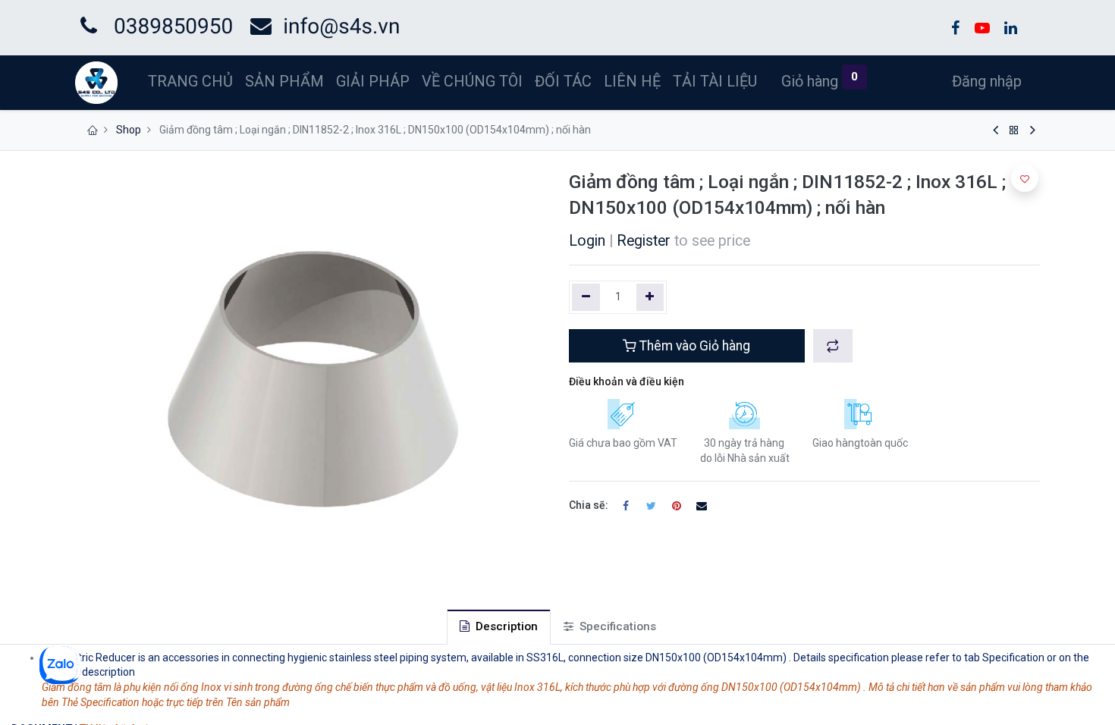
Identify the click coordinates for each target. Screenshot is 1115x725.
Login (587, 241)
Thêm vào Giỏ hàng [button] (693, 345)
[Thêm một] (650, 297)
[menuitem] (190, 81)
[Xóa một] (586, 297)
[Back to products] (1014, 130)
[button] (833, 345)
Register (644, 241)
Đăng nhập (987, 81)
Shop (128, 130)
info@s (316, 26)
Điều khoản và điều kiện (626, 381)
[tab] (499, 627)
